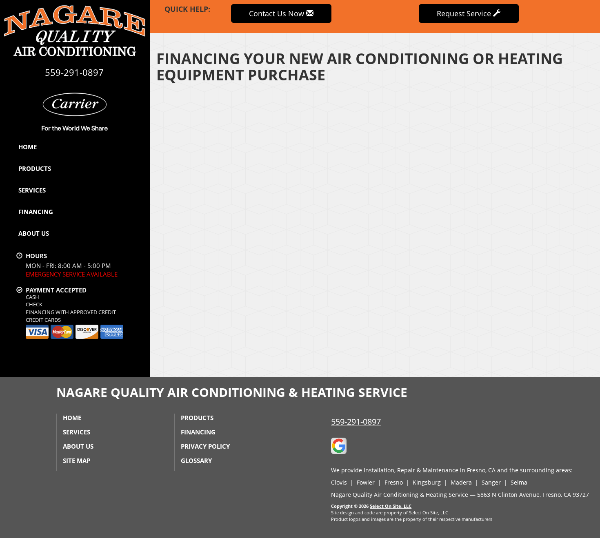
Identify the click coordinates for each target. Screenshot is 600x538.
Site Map (76, 460)
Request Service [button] (465, 13)
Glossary (196, 460)
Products (34, 168)
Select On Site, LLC (390, 506)
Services (32, 190)
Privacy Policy (205, 446)
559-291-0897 (356, 421)
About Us (33, 233)
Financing (35, 212)
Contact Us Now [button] (277, 13)
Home (27, 147)
